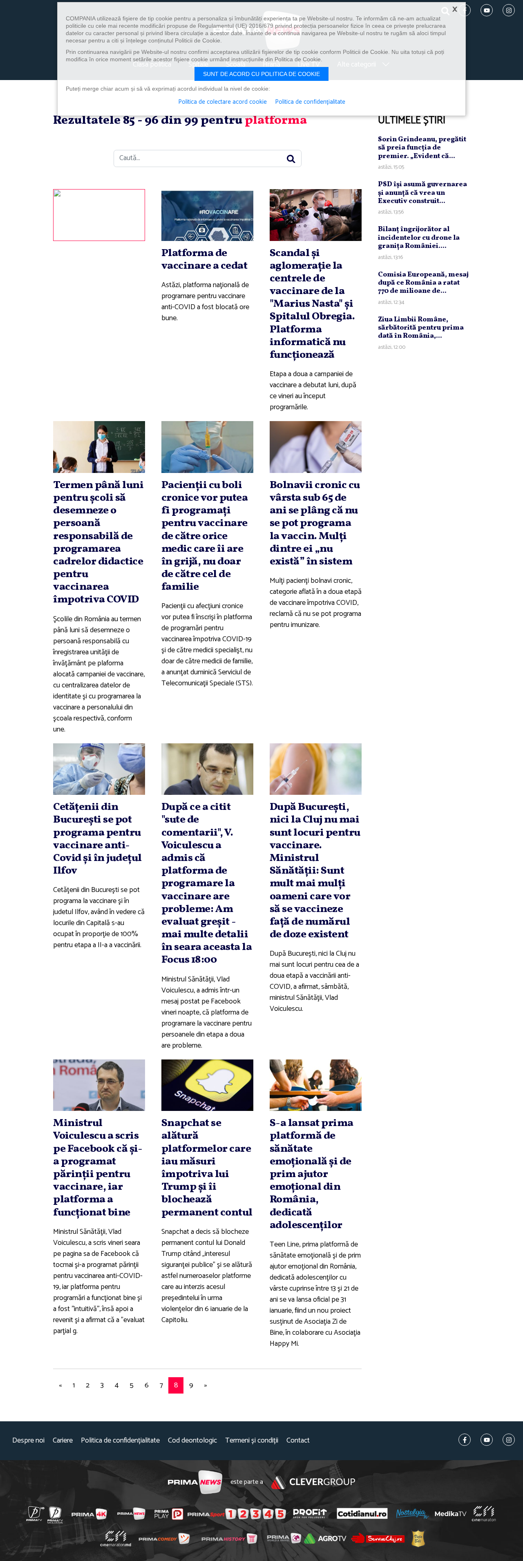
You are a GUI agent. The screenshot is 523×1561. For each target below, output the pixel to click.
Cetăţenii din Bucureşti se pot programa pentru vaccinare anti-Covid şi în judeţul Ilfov (97, 839)
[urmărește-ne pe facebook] (464, 1440)
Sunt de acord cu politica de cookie (261, 74)
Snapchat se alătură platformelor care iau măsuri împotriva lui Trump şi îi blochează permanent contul (207, 1168)
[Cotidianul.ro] (362, 1513)
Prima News (195, 1482)
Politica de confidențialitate (120, 1440)
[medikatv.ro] (451, 1513)
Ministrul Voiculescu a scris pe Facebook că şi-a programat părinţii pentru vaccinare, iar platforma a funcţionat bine (97, 1168)
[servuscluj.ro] (377, 1538)
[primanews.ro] (131, 1513)
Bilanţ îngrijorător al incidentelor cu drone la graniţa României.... (419, 238)
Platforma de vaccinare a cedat (204, 259)
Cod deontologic (192, 1440)
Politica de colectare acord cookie (222, 102)
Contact (298, 1440)
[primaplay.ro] (168, 1514)
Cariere (63, 1440)
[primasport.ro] (237, 1514)
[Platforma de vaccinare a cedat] (207, 215)
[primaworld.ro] (284, 1538)
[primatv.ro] (35, 1513)
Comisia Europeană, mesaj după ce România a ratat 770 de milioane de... (423, 283)
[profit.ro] (310, 1514)
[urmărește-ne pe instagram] (509, 1440)
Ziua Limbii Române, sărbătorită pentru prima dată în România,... (421, 328)
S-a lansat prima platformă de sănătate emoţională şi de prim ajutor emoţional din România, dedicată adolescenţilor (311, 1174)
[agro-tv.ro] (325, 1538)
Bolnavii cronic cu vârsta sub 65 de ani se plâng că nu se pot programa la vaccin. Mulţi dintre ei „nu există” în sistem (315, 523)
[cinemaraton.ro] (484, 1513)
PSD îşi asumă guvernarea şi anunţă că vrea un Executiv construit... (422, 193)
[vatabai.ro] (418, 1538)
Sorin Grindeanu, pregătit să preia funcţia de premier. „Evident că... (422, 148)
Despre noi (28, 1440)
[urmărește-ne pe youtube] (487, 1440)
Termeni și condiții (251, 1440)
